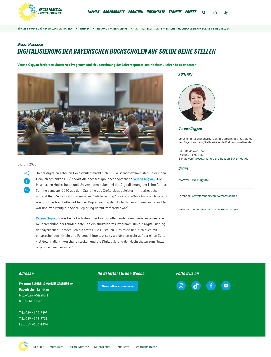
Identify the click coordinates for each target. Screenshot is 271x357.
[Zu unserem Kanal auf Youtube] (226, 286)
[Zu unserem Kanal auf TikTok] (196, 286)
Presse (191, 12)
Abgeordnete (114, 12)
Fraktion (135, 12)
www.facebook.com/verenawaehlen (214, 196)
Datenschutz (102, 347)
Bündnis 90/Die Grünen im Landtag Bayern (45, 28)
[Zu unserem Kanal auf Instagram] (181, 286)
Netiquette (122, 347)
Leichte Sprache (214, 12)
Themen (93, 12)
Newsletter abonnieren (118, 286)
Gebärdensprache (226, 12)
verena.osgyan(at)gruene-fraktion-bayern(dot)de (218, 158)
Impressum (56, 347)
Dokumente (156, 12)
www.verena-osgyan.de (194, 179)
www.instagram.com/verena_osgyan (215, 209)
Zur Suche (203, 12)
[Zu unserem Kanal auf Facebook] (211, 286)
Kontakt (38, 347)
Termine (175, 12)
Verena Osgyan (144, 179)
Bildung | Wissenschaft (112, 28)
